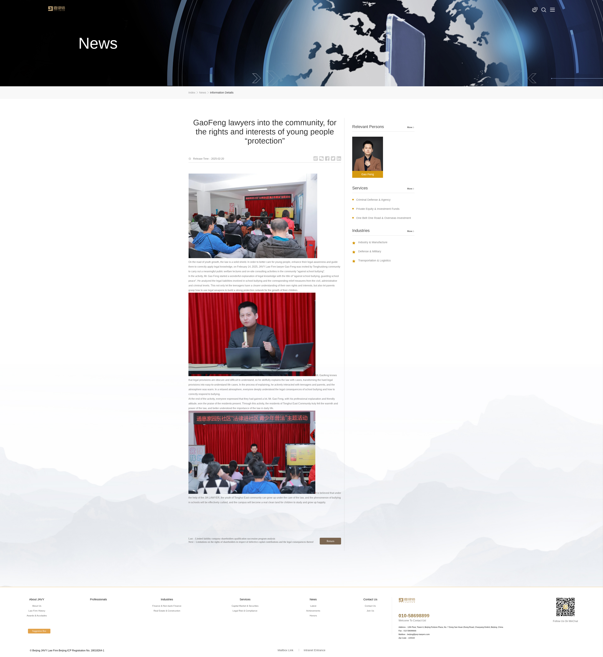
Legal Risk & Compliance (245, 610)
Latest (313, 606)
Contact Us (370, 599)
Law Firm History (36, 610)
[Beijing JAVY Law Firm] (56, 10)
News (202, 92)
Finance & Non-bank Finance (166, 606)
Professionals (98, 599)
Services (245, 599)
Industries (167, 599)
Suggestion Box (39, 631)
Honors (313, 615)
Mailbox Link (285, 650)
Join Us (370, 610)
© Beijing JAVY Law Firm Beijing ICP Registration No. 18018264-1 (67, 650)
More (409, 127)
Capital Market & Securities (245, 606)
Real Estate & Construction (167, 610)
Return (330, 541)
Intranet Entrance (314, 650)
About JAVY (36, 599)
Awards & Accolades (37, 615)
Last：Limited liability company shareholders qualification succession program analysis (231, 538)
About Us (36, 606)
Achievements (313, 610)
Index (191, 92)
